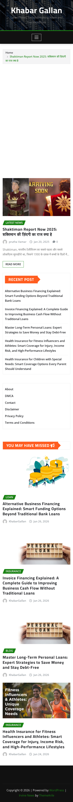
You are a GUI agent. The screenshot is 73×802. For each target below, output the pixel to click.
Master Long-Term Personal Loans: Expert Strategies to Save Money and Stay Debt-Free (35, 662)
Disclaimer (12, 409)
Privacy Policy (14, 416)
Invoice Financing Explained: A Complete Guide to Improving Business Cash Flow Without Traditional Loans (36, 314)
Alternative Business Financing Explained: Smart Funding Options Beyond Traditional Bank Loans (34, 296)
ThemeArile (46, 795)
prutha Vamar (17, 241)
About (9, 389)
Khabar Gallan (36, 10)
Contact (10, 403)
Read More (13, 264)
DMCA (9, 396)
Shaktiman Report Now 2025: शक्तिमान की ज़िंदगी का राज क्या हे (30, 231)
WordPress (56, 790)
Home (9, 52)
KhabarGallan (17, 521)
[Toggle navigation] (36, 37)
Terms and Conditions (20, 423)
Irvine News (26, 795)
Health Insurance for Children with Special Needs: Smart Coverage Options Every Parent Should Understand (35, 364)
